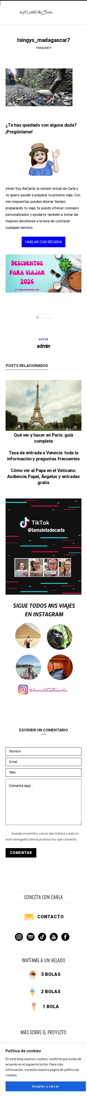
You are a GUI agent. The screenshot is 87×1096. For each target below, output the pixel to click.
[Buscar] (74, 12)
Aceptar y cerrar (45, 1086)
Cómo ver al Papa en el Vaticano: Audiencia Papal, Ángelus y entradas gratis (43, 476)
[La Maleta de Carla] (36, 12)
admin (43, 346)
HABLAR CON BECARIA (43, 242)
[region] (43, 1070)
